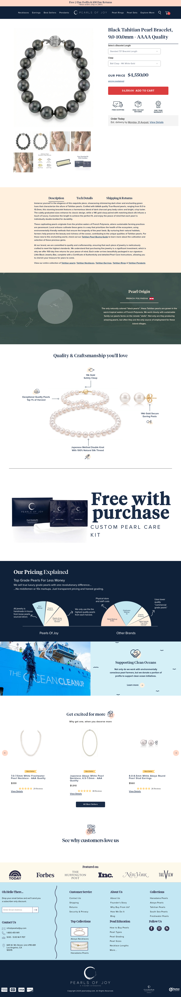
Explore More (147, 12)
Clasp (110, 58)
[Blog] (166, 928)
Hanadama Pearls (159, 898)
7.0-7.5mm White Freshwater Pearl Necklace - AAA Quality (31, 742)
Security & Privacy (78, 911)
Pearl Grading (117, 936)
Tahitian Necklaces (85, 263)
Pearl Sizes (115, 941)
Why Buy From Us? (120, 907)
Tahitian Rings (119, 263)
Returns (73, 907)
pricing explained (116, 81)
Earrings (36, 12)
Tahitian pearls (68, 263)
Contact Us (75, 898)
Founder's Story (118, 902)
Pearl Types (116, 932)
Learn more (133, 685)
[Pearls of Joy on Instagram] (159, 928)
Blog (112, 916)
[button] (31, 788)
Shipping (74, 902)
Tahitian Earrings (104, 263)
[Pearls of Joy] (90, 12)
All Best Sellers (90, 804)
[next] (176, 753)
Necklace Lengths (119, 945)
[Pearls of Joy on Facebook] (151, 928)
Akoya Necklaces (80, 939)
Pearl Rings (118, 12)
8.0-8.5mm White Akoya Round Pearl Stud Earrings (149, 742)
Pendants (64, 12)
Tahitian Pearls (157, 907)
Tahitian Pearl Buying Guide (95, 237)
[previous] (5, 753)
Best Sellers (50, 12)
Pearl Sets (132, 12)
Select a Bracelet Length (119, 45)
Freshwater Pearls (159, 916)
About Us (115, 898)
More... (113, 950)
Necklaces (23, 12)
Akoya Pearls (157, 902)
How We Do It (117, 911)
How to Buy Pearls (119, 927)
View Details (157, 122)
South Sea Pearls (159, 911)
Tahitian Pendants (136, 263)
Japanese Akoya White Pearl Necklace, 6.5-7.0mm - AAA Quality (90, 742)
